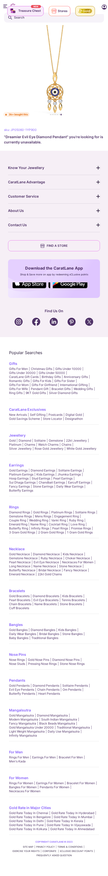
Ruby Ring (76, 520)
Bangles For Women (23, 787)
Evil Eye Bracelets (46, 600)
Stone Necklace (70, 566)
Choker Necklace (77, 558)
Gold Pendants (19, 685)
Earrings (16, 465)
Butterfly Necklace (22, 570)
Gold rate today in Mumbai (73, 817)
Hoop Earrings (19, 478)
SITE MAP (28, 846)
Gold (12, 440)
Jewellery (17, 435)
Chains (66, 444)
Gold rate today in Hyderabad (72, 813)
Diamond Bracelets (46, 596)
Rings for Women (21, 783)
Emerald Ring (18, 524)
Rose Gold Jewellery (49, 448)
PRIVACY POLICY (45, 846)
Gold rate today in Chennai (28, 813)
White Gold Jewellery (81, 448)
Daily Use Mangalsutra (64, 731)
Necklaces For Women (77, 562)
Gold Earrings (18, 470)
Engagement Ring (66, 516)
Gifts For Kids (42, 381)
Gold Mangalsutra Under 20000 (31, 727)
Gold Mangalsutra (21, 715)
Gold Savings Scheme (24, 419)
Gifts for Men (18, 369)
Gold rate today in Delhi (26, 821)
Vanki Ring (58, 520)
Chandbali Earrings (52, 482)
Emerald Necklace (22, 574)
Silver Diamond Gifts (63, 393)
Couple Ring (17, 520)
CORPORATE (49, 851)
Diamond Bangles (43, 630)
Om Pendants (72, 689)
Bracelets (17, 591)
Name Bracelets (45, 604)
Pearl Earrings (63, 478)
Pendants (17, 680)
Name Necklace (44, 566)
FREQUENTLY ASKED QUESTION (54, 855)
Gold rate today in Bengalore (30, 817)
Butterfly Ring (18, 528)
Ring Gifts (16, 393)
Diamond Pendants (46, 685)
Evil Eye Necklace (46, 562)
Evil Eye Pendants (21, 689)
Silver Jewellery (20, 448)
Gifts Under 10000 (68, 369)
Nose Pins (17, 654)
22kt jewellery (76, 440)
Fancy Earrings (19, 486)
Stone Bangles (72, 634)
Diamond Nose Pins (66, 660)
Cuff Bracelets (19, 608)
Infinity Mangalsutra (23, 735)
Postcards (55, 415)
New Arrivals (18, 415)
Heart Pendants (49, 693)
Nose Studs (17, 664)
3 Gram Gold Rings (22, 532)
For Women (18, 778)
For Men (16, 752)
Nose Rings (17, 660)
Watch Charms (48, 444)
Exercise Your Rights (26, 851)
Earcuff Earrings (79, 482)
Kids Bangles (67, 630)
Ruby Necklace (51, 558)
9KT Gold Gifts (36, 393)
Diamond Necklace (46, 554)
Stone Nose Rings (72, 664)
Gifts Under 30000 (22, 373)
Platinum (15, 444)
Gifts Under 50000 (52, 373)
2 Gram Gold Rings (51, 532)
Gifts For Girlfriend (44, 385)
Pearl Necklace (20, 562)
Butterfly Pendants (22, 693)
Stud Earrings (41, 478)
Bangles (16, 624)
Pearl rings (60, 528)
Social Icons (31, 288)
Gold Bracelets (19, 596)
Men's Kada (17, 761)
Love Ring (78, 524)
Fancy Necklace (75, 570)
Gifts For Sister (64, 381)
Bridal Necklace (49, 570)
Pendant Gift (39, 389)
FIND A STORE (57, 246)
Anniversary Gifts (76, 377)
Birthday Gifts (51, 377)
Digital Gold (74, 415)
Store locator (52, 419)
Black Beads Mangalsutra (57, 723)
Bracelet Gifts (61, 389)
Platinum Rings (61, 512)
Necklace (17, 549)
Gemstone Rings (20, 516)
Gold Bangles (18, 630)
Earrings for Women (50, 783)
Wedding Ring (38, 520)
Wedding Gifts (83, 389)
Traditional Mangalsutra (73, 727)
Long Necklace (19, 566)
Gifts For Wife (18, 389)
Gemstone (56, 440)
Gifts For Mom (19, 385)
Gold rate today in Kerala (65, 821)
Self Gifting (37, 415)
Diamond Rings (19, 512)
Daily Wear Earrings (69, 486)
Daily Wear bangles (22, 634)
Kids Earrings (45, 474)
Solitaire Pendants (75, 685)
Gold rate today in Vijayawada (69, 825)
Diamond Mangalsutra (52, 715)
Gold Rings (40, 512)
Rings (14, 507)
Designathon (74, 419)
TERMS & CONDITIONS (70, 846)
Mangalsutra (20, 710)
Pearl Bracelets (19, 600)
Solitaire (40, 440)
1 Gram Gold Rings (80, 532)
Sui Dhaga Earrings (22, 482)
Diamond (25, 440)
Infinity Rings (40, 528)
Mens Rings (43, 516)
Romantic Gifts (19, 381)
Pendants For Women (54, 787)
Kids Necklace (73, 554)
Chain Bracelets (20, 604)
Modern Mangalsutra (23, 719)
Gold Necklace (19, 554)
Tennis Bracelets (73, 600)
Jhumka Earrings (69, 474)
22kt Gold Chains (50, 574)
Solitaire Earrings (70, 470)
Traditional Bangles (44, 638)
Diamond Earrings (43, 470)
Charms (29, 444)
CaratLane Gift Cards (24, 377)
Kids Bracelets (72, 596)
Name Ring (38, 524)
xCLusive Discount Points (76, 851)
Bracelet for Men (71, 757)
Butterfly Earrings (21, 490)
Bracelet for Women (81, 783)
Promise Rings (81, 528)
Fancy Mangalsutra (22, 723)
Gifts (13, 363)
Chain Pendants (48, 689)
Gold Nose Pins (38, 660)
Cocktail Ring (58, 524)
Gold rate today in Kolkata (28, 829)
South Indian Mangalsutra (59, 719)
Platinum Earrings (21, 474)
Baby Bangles (18, 638)
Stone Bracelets (71, 604)
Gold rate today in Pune (26, 825)
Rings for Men (19, 757)
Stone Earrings (43, 486)
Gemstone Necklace (23, 558)
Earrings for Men (44, 757)
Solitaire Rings (85, 512)
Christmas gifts (41, 369)
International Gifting (74, 385)
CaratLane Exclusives (27, 409)
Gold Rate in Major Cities (30, 808)
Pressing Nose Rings (42, 664)
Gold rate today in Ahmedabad (72, 829)
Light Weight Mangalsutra (27, 731)
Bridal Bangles (49, 634)
